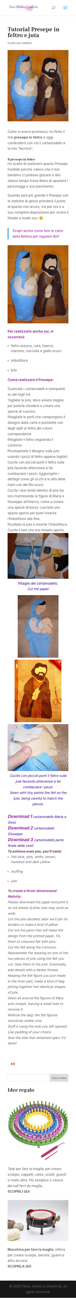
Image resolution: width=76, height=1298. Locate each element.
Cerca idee (59, 1078)
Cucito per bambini (20, 43)
